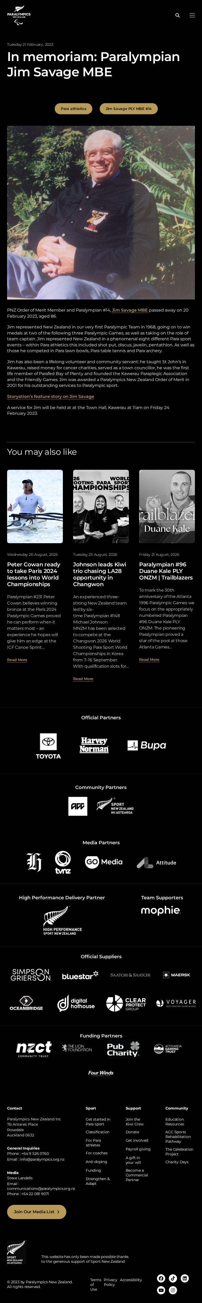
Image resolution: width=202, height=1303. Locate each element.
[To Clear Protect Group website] (126, 1002)
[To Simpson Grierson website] (30, 974)
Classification (97, 1132)
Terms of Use (95, 1284)
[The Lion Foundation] (79, 1048)
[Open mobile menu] (192, 15)
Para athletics (73, 108)
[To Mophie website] (161, 910)
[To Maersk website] (176, 974)
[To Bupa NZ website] (146, 745)
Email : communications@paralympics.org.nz (41, 1186)
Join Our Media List (34, 1211)
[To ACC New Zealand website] (77, 805)
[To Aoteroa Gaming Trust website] (168, 1048)
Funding (93, 1170)
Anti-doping (96, 1161)
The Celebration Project (179, 1151)
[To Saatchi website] (130, 974)
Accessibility (131, 1279)
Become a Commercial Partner (137, 1175)
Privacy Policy (110, 1282)
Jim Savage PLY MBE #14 (129, 108)
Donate (132, 1132)
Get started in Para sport (98, 1121)
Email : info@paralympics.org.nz (35, 1159)
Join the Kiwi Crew (135, 1121)
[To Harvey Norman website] (94, 745)
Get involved (137, 1140)
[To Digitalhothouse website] (76, 1002)
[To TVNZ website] (63, 862)
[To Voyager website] (176, 1002)
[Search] (177, 15)
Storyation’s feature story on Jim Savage (50, 396)
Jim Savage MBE (130, 310)
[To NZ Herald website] (34, 862)
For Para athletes (93, 1142)
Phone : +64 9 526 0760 (28, 1153)
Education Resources (174, 1121)
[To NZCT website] (34, 1048)
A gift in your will (133, 1160)
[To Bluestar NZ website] (80, 974)
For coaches (97, 1153)
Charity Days (176, 1162)
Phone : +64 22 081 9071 (28, 1193)
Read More (17, 659)
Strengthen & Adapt (97, 1181)
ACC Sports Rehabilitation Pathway (177, 1137)
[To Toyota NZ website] (48, 745)
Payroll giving (138, 1149)
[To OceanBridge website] (26, 1002)
